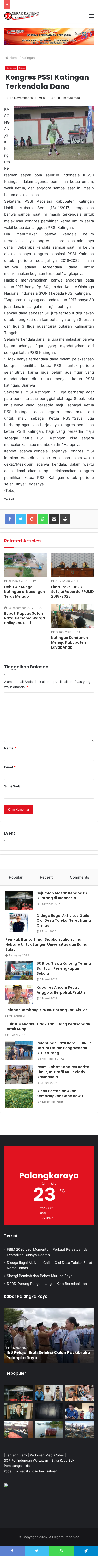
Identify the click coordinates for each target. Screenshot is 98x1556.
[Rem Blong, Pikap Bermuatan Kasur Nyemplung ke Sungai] (49, 1429)
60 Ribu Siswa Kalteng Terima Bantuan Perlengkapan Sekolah (64, 968)
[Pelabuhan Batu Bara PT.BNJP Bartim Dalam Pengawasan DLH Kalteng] (19, 1050)
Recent (46, 877)
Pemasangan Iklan (18, 1466)
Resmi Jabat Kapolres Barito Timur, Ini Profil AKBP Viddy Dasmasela (63, 1071)
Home (13, 58)
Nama (10, 748)
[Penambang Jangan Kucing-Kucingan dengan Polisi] (79, 1429)
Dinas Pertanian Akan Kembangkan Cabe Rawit (60, 1093)
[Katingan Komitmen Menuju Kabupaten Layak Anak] (72, 616)
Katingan (28, 58)
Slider (22, 68)
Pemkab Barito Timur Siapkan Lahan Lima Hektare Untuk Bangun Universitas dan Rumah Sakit (47, 944)
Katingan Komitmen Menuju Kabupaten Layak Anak (69, 642)
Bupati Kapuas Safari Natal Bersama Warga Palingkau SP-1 (24, 618)
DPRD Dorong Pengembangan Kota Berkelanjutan (47, 1284)
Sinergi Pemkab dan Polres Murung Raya (40, 1276)
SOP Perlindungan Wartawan (26, 1460)
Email (10, 767)
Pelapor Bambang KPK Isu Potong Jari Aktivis (46, 1009)
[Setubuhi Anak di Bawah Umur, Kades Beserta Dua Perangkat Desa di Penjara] (49, 1393)
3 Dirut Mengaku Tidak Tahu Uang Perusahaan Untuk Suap (47, 1027)
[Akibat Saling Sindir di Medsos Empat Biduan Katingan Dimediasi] (79, 1393)
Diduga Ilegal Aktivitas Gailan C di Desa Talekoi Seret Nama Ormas (64, 920)
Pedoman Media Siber (47, 1455)
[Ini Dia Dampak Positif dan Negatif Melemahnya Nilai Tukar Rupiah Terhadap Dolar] (18, 1411)
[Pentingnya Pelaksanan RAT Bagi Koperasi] (79, 1411)
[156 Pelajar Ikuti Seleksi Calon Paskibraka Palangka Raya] (49, 1335)
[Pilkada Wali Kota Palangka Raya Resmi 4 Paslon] (18, 1429)
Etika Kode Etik (62, 1460)
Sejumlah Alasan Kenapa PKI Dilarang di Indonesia (63, 896)
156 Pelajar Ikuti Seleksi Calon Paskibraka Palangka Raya (48, 1355)
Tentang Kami (16, 1455)
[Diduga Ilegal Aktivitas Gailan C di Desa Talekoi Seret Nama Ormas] (19, 922)
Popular (16, 877)
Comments (79, 877)
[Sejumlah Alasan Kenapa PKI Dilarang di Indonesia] (19, 900)
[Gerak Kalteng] (21, 16)
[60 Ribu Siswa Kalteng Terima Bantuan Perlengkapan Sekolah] (19, 970)
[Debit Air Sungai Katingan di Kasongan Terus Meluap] (25, 565)
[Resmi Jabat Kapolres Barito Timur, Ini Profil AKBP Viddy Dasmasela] (19, 1074)
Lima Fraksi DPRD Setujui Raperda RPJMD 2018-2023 (72, 591)
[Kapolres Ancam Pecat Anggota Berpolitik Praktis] (19, 994)
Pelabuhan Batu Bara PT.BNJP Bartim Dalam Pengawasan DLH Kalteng (64, 1048)
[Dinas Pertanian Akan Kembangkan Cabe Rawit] (19, 1098)
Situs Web (12, 786)
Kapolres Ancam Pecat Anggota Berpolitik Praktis (61, 990)
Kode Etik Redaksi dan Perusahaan (31, 1471)
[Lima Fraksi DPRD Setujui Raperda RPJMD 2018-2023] (72, 565)
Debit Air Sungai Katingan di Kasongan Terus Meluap (24, 591)
